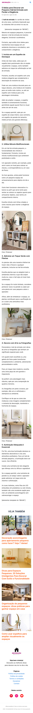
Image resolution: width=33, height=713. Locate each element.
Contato (16, 683)
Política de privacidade (16, 674)
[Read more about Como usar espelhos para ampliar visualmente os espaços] (16, 622)
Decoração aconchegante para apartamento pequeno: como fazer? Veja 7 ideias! (15, 540)
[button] (30, 2)
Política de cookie (16, 676)
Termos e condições (16, 679)
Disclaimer (16, 681)
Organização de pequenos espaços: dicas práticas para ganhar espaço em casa (16, 606)
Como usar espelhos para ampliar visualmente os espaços (14, 636)
